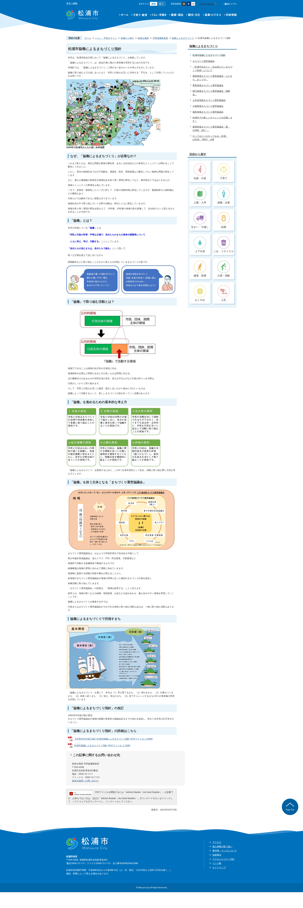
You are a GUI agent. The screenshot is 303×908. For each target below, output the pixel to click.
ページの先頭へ (290, 807)
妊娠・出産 (200, 178)
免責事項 (216, 854)
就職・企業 (223, 202)
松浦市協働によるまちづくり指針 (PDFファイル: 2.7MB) (102, 745)
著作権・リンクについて (224, 850)
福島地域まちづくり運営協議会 (208, 111)
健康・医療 (200, 275)
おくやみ (200, 300)
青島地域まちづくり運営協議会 (208, 85)
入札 (223, 300)
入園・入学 (200, 202)
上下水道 (200, 251)
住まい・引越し (200, 227)
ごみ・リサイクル (224, 251)
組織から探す (127, 38)
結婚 (223, 227)
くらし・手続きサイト (106, 38)
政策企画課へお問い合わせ (85, 780)
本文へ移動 (71, 3)
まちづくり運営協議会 (204, 61)
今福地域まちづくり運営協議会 (208, 105)
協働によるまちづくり (183, 38)
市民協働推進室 (160, 38)
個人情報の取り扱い (222, 846)
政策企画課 (143, 38)
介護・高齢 (223, 275)
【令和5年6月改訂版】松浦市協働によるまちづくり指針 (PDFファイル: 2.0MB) (113, 738)
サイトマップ (219, 867)
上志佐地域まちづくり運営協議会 (209, 100)
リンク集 (216, 863)
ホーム (87, 38)
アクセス (216, 842)
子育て (223, 178)
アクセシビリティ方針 (223, 859)
